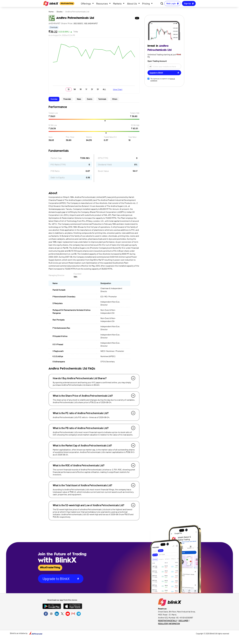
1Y (86, 89)
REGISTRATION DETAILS (167, 621)
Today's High (134, 113)
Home (51, 11)
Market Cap (56, 158)
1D (68, 89)
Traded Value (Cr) (110, 137)
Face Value (132, 137)
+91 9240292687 (186, 617)
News (79, 99)
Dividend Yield (105, 164)
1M (81, 89)
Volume (89, 137)
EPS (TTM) (103, 158)
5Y (98, 89)
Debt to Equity (58, 177)
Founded (77, 274)
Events (89, 99)
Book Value (103, 171)
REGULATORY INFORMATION (169, 624)
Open (51, 137)
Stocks (59, 11)
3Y (92, 89)
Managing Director (56, 275)
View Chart (117, 89)
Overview (54, 99)
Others (114, 99)
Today (75, 31)
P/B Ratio (55, 171)
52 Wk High (135, 125)
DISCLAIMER (183, 621)
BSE (137, 18)
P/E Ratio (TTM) (58, 164)
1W (75, 89)
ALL (104, 89)
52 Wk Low (53, 125)
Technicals (102, 99)
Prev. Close (70, 137)
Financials (67, 99)
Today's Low (53, 113)
